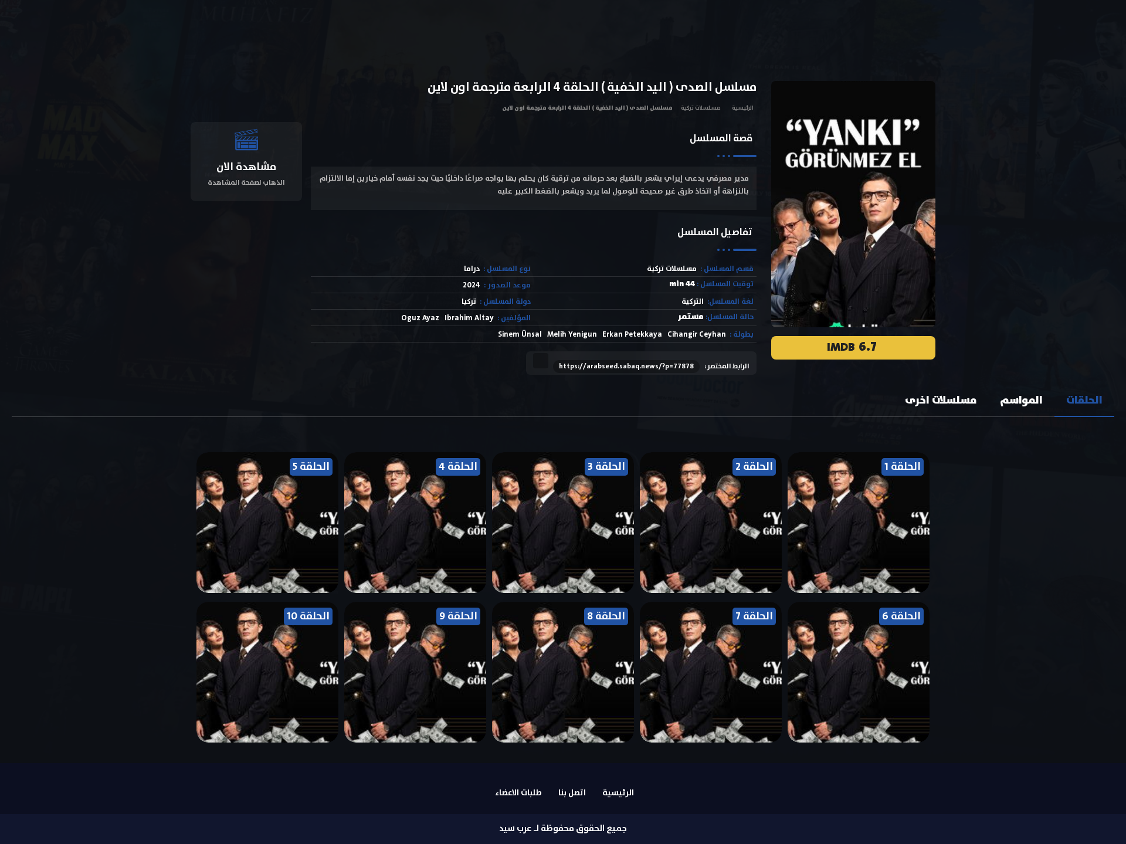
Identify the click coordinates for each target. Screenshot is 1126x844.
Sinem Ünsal (520, 334)
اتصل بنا (572, 793)
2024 (471, 285)
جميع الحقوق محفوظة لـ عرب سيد (563, 828)
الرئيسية (743, 108)
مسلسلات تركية (701, 108)
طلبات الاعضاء (518, 793)
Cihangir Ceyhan (696, 334)
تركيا (469, 302)
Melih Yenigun (572, 334)
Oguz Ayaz (420, 318)
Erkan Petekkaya (632, 334)
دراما (472, 269)
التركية (692, 302)
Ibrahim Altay (469, 318)
